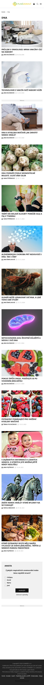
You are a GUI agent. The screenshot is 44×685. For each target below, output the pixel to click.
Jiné (8, 585)
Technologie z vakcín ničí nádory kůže (22, 90)
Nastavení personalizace (22, 681)
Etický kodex (34, 676)
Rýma (9, 583)
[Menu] (40, 4)
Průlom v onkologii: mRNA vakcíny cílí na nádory (22, 50)
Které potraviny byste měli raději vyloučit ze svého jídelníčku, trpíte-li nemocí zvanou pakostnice (21, 545)
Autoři (13, 676)
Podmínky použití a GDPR (23, 676)
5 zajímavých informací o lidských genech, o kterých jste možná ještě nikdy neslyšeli (19, 462)
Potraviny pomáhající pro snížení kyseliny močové (19, 420)
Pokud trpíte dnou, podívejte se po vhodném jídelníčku (19, 379)
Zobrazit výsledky (22, 595)
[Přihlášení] (34, 4)
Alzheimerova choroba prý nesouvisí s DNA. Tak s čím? (22, 255)
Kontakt (8, 676)
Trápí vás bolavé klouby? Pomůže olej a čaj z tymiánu (22, 215)
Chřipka (9, 577)
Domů (3, 676)
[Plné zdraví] (22, 4)
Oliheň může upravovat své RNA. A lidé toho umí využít (21, 298)
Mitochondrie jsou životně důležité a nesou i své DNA (21, 339)
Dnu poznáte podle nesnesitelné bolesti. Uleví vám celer (18, 174)
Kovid (9, 580)
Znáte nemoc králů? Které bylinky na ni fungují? (21, 503)
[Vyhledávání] (37, 4)
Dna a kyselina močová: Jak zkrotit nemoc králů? (20, 133)
